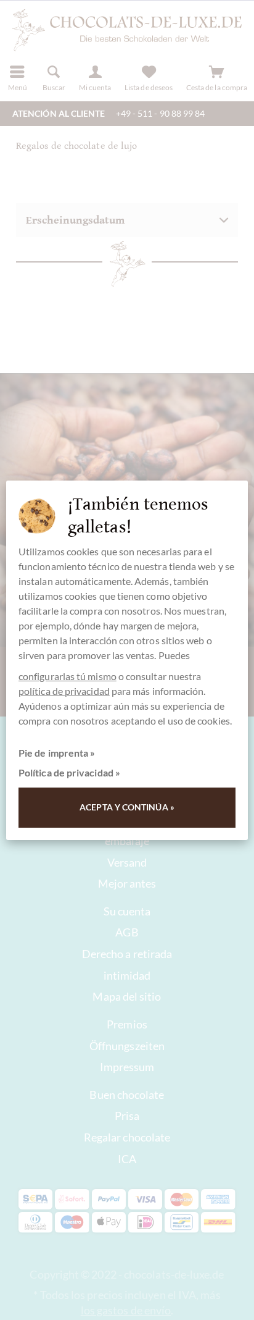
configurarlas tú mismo (67, 676)
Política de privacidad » (69, 772)
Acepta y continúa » (127, 807)
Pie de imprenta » (56, 753)
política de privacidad (64, 691)
